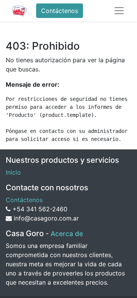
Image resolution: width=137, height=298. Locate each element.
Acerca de (67, 234)
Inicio (13, 172)
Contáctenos (59, 11)
